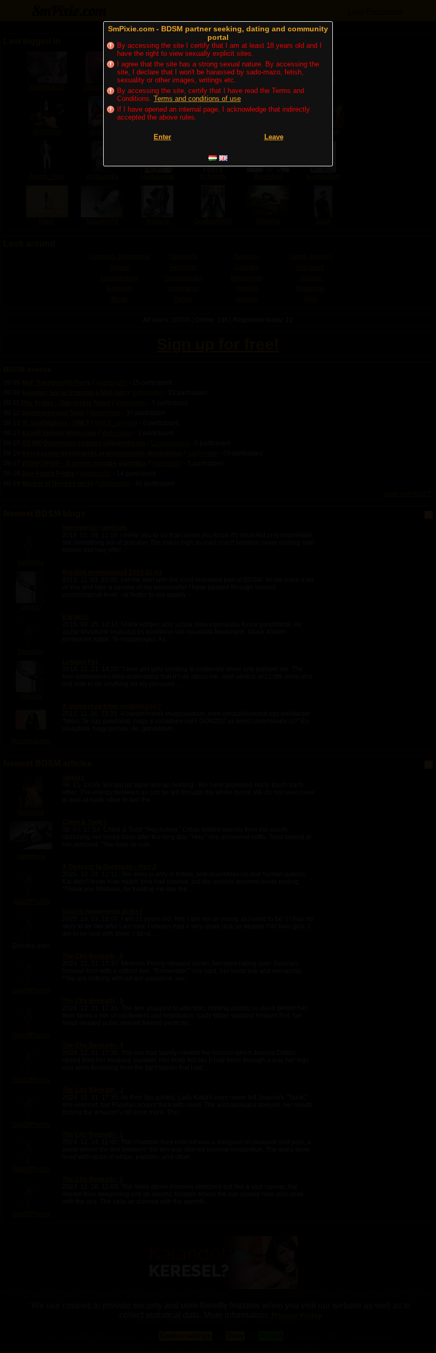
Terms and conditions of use (197, 99)
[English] (223, 158)
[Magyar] (212, 158)
